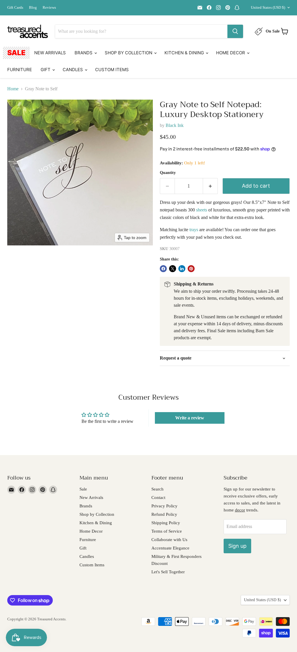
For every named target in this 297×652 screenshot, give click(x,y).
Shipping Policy (165, 522)
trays (193, 229)
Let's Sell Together (168, 572)
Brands (84, 52)
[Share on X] (172, 268)
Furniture (19, 69)
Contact (158, 497)
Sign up (237, 546)
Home (13, 88)
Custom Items (112, 69)
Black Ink (175, 125)
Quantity (168, 172)
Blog (33, 8)
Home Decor (231, 52)
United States (268, 7)
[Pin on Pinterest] (191, 268)
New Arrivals (50, 52)
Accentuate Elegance (170, 548)
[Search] (235, 31)
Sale (16, 53)
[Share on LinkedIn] (181, 268)
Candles (73, 69)
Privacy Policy (164, 506)
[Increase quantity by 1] (210, 186)
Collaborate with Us (169, 539)
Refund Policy (164, 514)
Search (157, 489)
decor (240, 510)
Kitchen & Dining (184, 52)
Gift (46, 69)
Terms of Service (166, 531)
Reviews (49, 8)
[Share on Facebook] (163, 268)
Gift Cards (15, 8)
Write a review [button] (189, 417)
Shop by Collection (129, 52)
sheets (201, 209)
